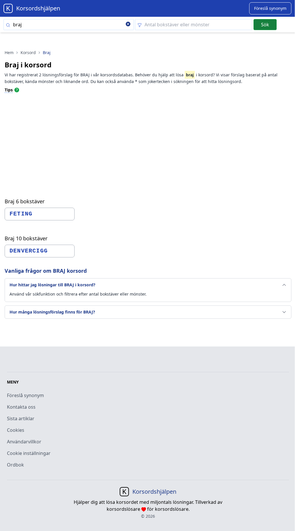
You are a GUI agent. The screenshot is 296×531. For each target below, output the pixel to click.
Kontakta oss (21, 407)
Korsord (28, 52)
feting (21, 214)
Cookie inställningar (29, 453)
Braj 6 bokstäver (25, 201)
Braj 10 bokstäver (26, 238)
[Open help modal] (17, 89)
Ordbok (15, 465)
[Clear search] (128, 24)
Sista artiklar (20, 418)
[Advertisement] (148, 140)
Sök (265, 24)
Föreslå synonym (25, 395)
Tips (9, 90)
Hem (9, 52)
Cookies (15, 430)
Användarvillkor (24, 441)
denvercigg (29, 251)
